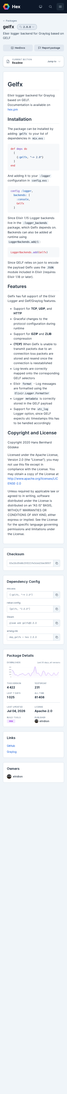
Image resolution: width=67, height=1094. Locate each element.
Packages (11, 20)
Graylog (12, 751)
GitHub (11, 745)
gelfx (8, 26)
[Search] (50, 6)
